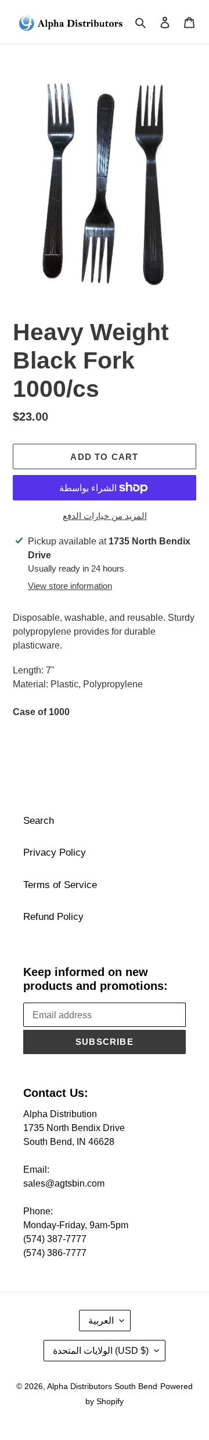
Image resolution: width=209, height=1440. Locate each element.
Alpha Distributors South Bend (102, 1386)
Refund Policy (53, 916)
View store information (70, 586)
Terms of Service (60, 884)
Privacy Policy (54, 852)
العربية (101, 1320)
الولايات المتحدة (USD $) (101, 1351)
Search (38, 820)
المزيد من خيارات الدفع (105, 516)
